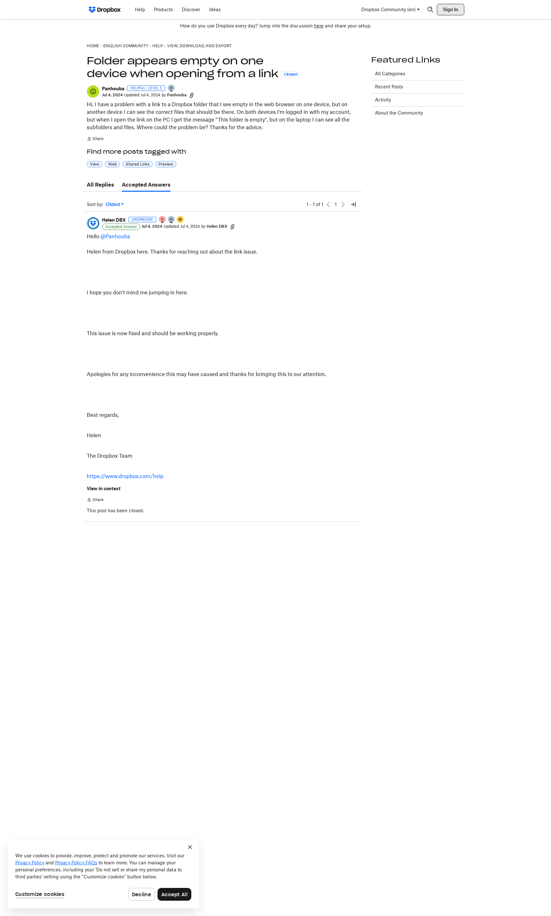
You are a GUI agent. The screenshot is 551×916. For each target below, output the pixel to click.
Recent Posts (389, 86)
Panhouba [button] (113, 88)
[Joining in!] (171, 88)
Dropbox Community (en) (388, 9)
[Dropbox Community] (105, 9)
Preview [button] (165, 164)
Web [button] (112, 164)
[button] (93, 91)
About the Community (399, 112)
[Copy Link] (191, 95)
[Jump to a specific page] (353, 204)
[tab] (100, 185)
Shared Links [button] (138, 164)
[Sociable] (171, 220)
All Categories (390, 73)
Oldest (113, 205)
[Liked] (180, 220)
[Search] (430, 9)
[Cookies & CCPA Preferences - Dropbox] (103, 873)
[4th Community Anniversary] (162, 220)
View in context (104, 488)
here (319, 25)
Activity (383, 99)
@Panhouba (115, 236)
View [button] (94, 164)
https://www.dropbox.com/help (125, 476)
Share (95, 139)
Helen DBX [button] (114, 220)
